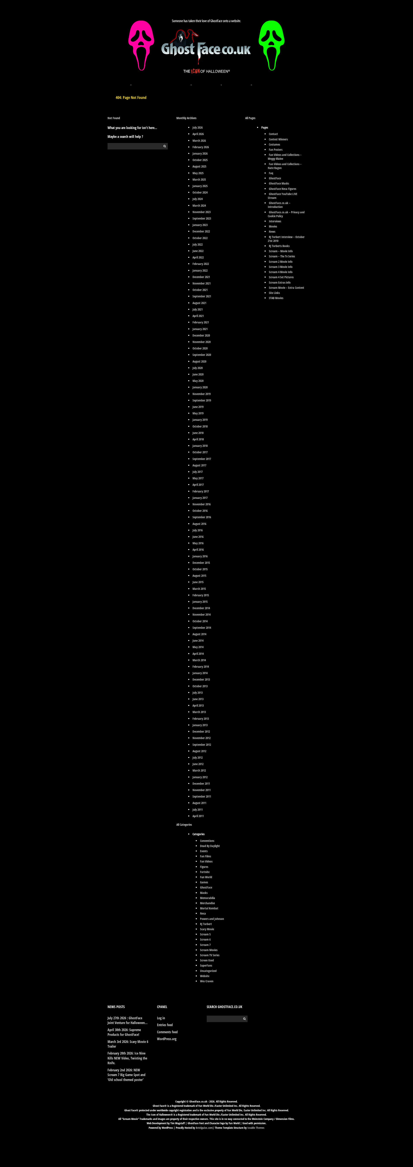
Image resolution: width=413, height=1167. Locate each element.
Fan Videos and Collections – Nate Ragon (285, 166)
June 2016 (198, 537)
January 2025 (200, 186)
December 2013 (201, 679)
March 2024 (199, 205)
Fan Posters (275, 150)
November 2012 (202, 738)
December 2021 (201, 277)
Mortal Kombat (209, 908)
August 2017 (199, 465)
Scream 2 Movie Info (281, 262)
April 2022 (198, 257)
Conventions (207, 841)
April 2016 (198, 549)
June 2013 (198, 699)
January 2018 (200, 446)
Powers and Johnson (212, 919)
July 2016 (198, 530)
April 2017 (198, 485)
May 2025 (198, 173)
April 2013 (198, 705)
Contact (273, 134)
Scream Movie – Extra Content (286, 288)
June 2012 (198, 764)
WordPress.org (166, 1038)
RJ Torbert (206, 924)
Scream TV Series (209, 955)
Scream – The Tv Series (282, 256)
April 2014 (198, 654)
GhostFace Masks (279, 183)
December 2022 (201, 231)
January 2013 (200, 725)
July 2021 (198, 309)
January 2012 (200, 777)
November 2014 (202, 614)
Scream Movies (208, 950)
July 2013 (198, 692)
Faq (271, 173)
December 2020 (201, 335)
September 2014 (202, 628)
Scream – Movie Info (281, 251)
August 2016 (199, 524)
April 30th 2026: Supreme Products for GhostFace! (124, 1032)
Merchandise (207, 903)
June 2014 (198, 640)
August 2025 (199, 166)
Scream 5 (205, 934)
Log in (161, 1018)
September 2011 (202, 796)
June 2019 (198, 407)
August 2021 (199, 303)
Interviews (275, 221)
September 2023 (202, 218)
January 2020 (200, 387)
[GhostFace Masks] (161, 82)
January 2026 (200, 153)
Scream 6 (205, 939)
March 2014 (199, 660)
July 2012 (198, 757)
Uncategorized (208, 971)
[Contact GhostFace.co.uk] (282, 82)
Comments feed (167, 1032)
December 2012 (201, 731)
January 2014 (200, 673)
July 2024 (198, 199)
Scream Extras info (280, 282)
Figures (204, 867)
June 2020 (198, 374)
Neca (203, 913)
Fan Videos (206, 861)
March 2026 (199, 140)
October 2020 (200, 348)
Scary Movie (207, 929)
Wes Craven (206, 981)
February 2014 (201, 666)
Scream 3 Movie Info (281, 267)
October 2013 (200, 686)
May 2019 (198, 413)
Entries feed (165, 1024)
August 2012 (199, 751)
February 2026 (201, 147)
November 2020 (202, 342)
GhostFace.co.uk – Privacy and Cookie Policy (286, 214)
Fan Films (205, 856)
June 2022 (198, 251)
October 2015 (200, 569)
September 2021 (202, 296)
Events (204, 851)
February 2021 (201, 322)
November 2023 (202, 212)
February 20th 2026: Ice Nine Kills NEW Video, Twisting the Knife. (127, 1058)
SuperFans (206, 965)
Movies (273, 226)
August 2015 (199, 576)
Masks (204, 893)
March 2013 (199, 712)
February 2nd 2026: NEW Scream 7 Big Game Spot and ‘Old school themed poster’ (126, 1075)
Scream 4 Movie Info (281, 272)
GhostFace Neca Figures (282, 189)
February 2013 (201, 718)
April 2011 (198, 816)
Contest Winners (278, 139)
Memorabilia (207, 898)
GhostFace (206, 887)
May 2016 (198, 543)
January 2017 (200, 498)
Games (204, 882)
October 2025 (200, 160)
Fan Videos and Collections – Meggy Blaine (285, 157)
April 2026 (198, 134)
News (272, 231)
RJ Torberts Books (279, 246)
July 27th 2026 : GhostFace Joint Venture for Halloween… (128, 1020)
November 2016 (202, 504)
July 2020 (198, 368)
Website (204, 976)
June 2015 (198, 582)
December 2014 (201, 608)
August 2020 (199, 361)
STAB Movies (276, 298)
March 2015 (199, 589)
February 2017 (201, 491)
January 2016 (200, 556)
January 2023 (200, 225)
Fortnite (205, 872)
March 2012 (199, 770)
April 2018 (198, 439)
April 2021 (198, 316)
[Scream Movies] (221, 82)
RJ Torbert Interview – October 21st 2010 (286, 239)
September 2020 (202, 355)
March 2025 (199, 179)
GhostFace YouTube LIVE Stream (282, 196)
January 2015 (200, 602)
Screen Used (207, 960)
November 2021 (202, 283)
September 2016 (202, 517)
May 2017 (198, 478)
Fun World (206, 877)
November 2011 (202, 790)
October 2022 (200, 238)
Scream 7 (205, 945)
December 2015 (201, 563)
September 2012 (202, 745)
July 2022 (198, 244)
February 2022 (201, 264)
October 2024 (200, 192)
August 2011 (199, 803)
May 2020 (198, 381)
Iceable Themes (255, 1128)
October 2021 (200, 290)
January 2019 (200, 420)
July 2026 (198, 127)
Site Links (274, 293)
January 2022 (200, 270)
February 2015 (201, 595)
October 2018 (200, 426)
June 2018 (198, 433)
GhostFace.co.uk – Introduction (279, 205)
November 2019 (202, 394)
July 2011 (198, 809)
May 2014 (198, 647)
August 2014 (199, 634)
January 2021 (200, 329)
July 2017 (198, 472)
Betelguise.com (204, 1128)
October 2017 (200, 452)
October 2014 (200, 621)
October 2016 (200, 511)
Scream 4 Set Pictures (281, 277)
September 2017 (202, 459)
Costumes (274, 144)
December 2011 (201, 783)
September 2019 (202, 400)
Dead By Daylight (210, 846)
